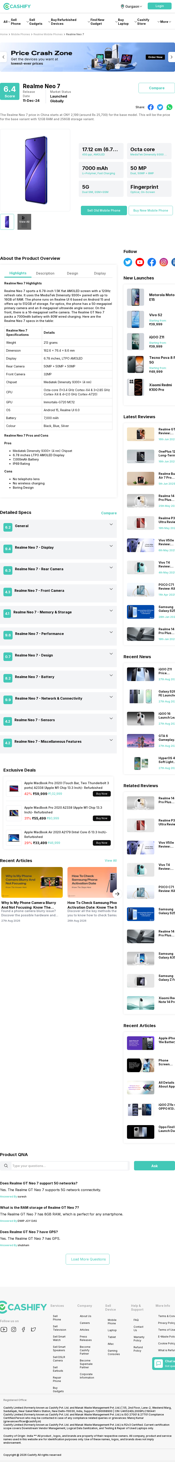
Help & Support (137, 1307)
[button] (160, 6)
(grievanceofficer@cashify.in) (22, 1421)
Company (84, 1305)
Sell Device (110, 1307)
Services (57, 1305)
